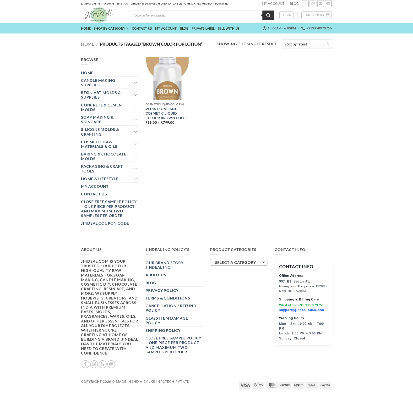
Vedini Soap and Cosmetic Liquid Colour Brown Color (167, 113)
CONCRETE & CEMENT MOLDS (103, 107)
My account (166, 28)
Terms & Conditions (168, 298)
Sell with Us (228, 28)
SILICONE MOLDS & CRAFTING (100, 131)
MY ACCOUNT (273, 4)
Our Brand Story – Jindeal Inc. (166, 264)
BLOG (294, 4)
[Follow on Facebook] (305, 3)
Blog (184, 28)
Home (86, 28)
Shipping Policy (163, 330)
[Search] (268, 15)
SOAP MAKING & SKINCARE (97, 119)
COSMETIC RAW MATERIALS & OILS (99, 144)
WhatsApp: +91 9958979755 (301, 305)
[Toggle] (135, 82)
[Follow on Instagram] (313, 3)
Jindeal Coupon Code (105, 223)
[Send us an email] (320, 3)
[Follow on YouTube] (328, 3)
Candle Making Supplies (98, 82)
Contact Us (142, 28)
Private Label (203, 28)
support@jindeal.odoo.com (301, 310)
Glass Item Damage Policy (167, 320)
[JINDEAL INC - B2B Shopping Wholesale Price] (101, 15)
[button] (286, 15)
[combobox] (238, 262)
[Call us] (103, 364)
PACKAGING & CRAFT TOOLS (102, 168)
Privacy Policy (162, 290)
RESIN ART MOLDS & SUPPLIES (101, 94)
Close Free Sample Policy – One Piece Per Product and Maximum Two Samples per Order (109, 208)
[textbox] (237, 262)
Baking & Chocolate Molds (103, 156)
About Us (156, 274)
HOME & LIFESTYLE (99, 178)
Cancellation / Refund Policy (171, 307)
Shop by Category (109, 28)
